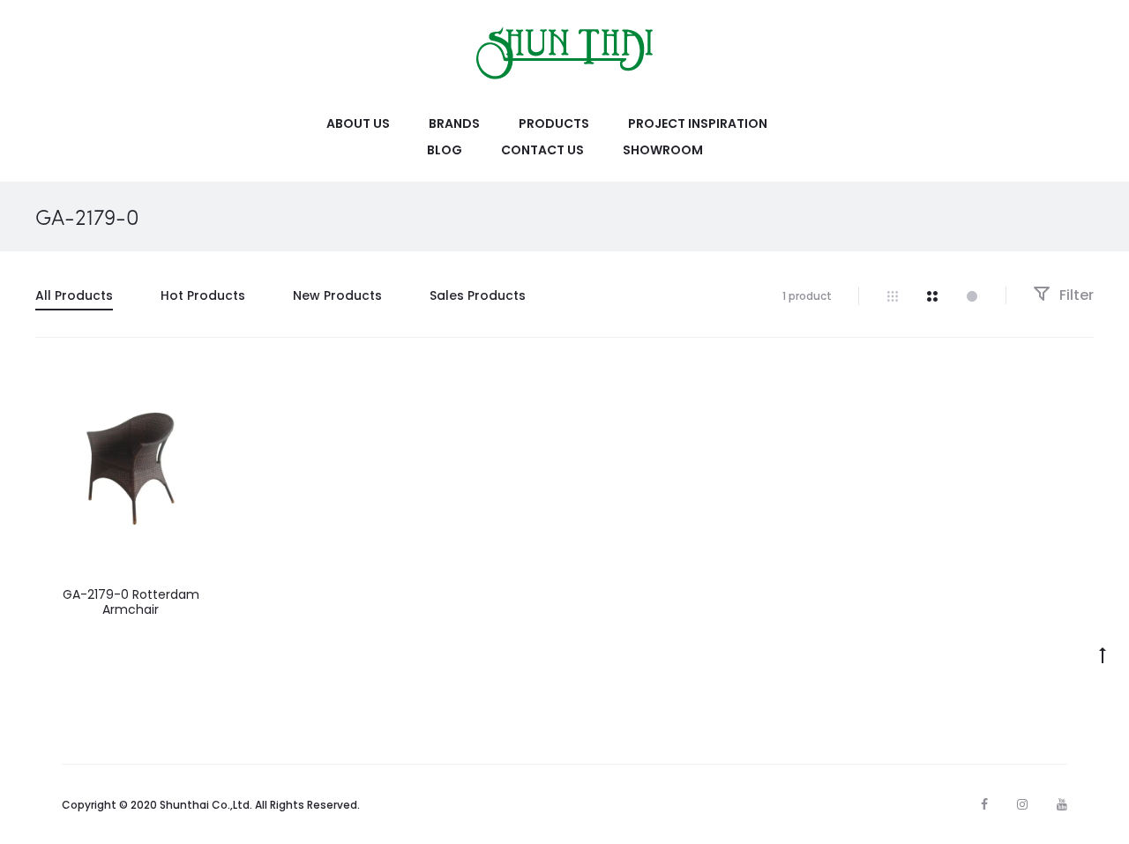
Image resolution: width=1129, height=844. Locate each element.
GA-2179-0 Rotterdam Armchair (131, 602)
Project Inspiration (697, 123)
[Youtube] (1062, 804)
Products (554, 123)
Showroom (663, 150)
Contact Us (542, 150)
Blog (444, 150)
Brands (454, 123)
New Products (337, 295)
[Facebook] (984, 804)
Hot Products (203, 295)
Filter (1075, 295)
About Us (358, 123)
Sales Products (478, 295)
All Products (74, 295)
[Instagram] (1022, 804)
